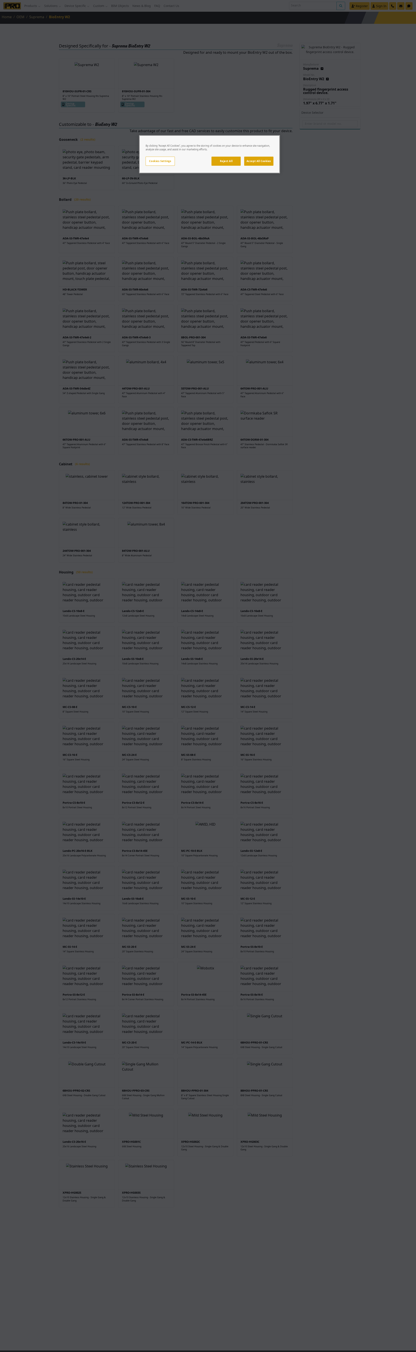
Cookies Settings (160, 161)
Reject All (226, 161)
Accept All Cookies (259, 161)
